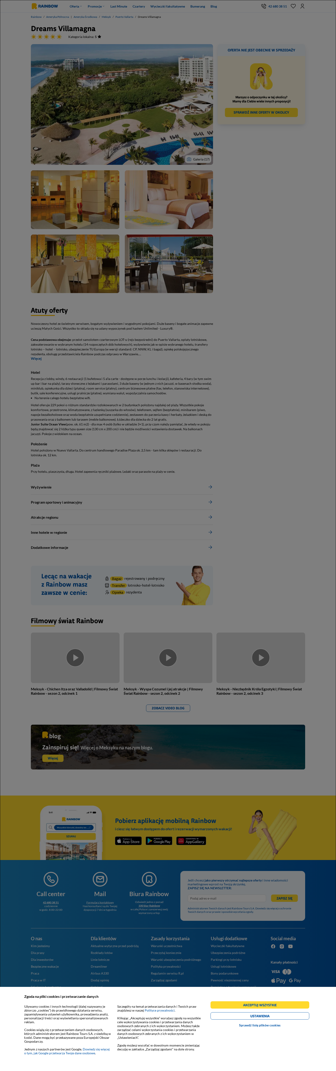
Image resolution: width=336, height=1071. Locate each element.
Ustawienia (267, 1017)
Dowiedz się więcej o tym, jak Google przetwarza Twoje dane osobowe (67, 1051)
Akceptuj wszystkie (261, 1006)
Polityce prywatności (160, 1010)
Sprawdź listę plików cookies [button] (259, 1025)
